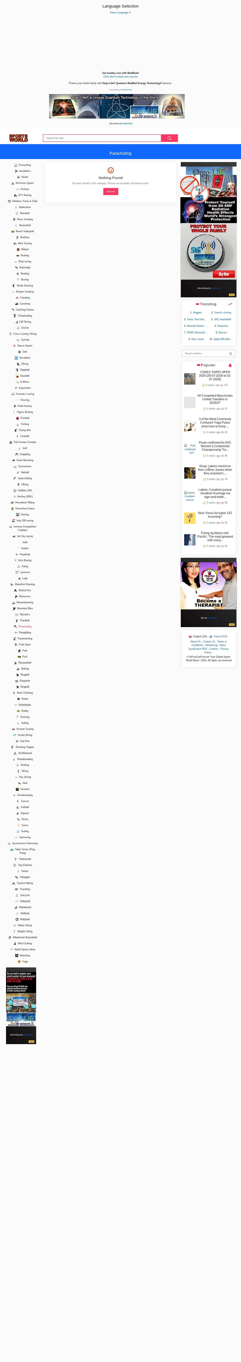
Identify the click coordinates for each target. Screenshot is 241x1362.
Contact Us (209, 641)
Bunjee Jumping (24, 291)
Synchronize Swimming (24, 843)
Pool (24, 656)
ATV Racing (24, 195)
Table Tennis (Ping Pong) (24, 851)
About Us (196, 641)
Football (24, 436)
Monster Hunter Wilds (198, 325)
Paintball (24, 620)
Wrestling (24, 955)
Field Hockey (24, 406)
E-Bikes (24, 382)
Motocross (24, 596)
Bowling (24, 273)
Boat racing (24, 261)
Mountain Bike (24, 608)
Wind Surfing (24, 943)
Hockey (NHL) (25, 496)
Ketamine (222, 325)
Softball (24, 807)
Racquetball (24, 662)
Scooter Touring (25, 729)
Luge (24, 578)
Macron (223, 332)
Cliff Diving (24, 321)
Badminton (24, 207)
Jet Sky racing (24, 536)
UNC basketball (222, 319)
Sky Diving (24, 777)
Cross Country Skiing (25, 333)
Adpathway (127, 90)
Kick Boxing (24, 560)
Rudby (24, 710)
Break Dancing (24, 285)
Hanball (24, 472)
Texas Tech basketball (199, 319)
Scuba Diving (24, 735)
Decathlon (24, 358)
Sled (24, 783)
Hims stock (197, 339)
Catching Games (24, 309)
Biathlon (24, 237)
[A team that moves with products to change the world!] (21, 999)
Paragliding (24, 632)
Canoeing (24, 303)
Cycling (24, 339)
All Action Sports (24, 183)
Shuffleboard (24, 753)
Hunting (24, 514)
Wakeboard (24, 907)
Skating (24, 765)
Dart (24, 351)
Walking (24, 913)
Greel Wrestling (24, 460)
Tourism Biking (24, 883)
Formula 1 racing (24, 394)
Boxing (24, 279)
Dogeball (24, 370)
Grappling (24, 454)
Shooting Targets (24, 747)
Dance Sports (24, 345)
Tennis (24, 871)
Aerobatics (24, 171)
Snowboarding (25, 795)
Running (24, 716)
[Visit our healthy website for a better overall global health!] (208, 585)
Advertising (211, 645)
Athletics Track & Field (24, 201)
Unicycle (24, 895)
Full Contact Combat (24, 442)
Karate (24, 548)
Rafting (24, 668)
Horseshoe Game (24, 508)
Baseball (24, 213)
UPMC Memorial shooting (201, 332)
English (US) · (201, 636)
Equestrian (24, 388)
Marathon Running (24, 584)
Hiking (24, 484)
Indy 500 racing (24, 520)
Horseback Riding (24, 502)
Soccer (24, 801)
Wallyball (24, 919)
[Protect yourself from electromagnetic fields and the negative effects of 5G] (208, 223)
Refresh (111, 191)
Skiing (24, 771)
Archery (24, 189)
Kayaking (24, 554)
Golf (24, 448)
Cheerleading (24, 315)
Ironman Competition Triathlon (24, 528)
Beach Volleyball (24, 231)
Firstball (24, 418)
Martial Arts (24, 590)
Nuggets (197, 312)
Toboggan (24, 877)
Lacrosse (24, 572)
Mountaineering (24, 602)
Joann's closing (222, 312)
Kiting (24, 566)
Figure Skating (24, 412)
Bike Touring (24, 243)
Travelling (24, 889)
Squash (24, 813)
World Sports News (24, 949)
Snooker (24, 789)
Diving (24, 364)
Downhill (24, 376)
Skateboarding (24, 759)
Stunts (24, 819)
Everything (24, 165)
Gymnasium (24, 466)
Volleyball (24, 901)
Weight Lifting (24, 931)
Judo (24, 542)
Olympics (24, 614)
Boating (24, 255)
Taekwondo (24, 859)
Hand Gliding (24, 478)
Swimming (24, 837)
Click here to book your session (120, 76)
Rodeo (24, 698)
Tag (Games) (24, 865)
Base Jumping (24, 219)
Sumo (24, 825)
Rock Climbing (24, 692)
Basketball (24, 225)
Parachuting (24, 626)
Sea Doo (24, 741)
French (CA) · (221, 636)
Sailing (25, 723)
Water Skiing (24, 925)
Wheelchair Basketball (24, 937)
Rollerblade (24, 704)
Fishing (24, 424)
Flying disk (24, 430)
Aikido (24, 177)
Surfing (24, 831)
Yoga (24, 961)
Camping (24, 297)
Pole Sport (24, 644)
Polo (24, 650)
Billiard (25, 249)
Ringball (24, 674)
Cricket (24, 327)
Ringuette (24, 680)
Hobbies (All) (24, 490)
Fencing (24, 400)
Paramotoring (24, 638)
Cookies (213, 648)
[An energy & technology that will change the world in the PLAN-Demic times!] (117, 106)
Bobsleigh (24, 267)
